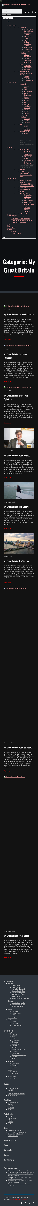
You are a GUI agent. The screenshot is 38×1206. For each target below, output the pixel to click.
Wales (21, 64)
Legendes (11, 1106)
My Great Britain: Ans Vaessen (16, 561)
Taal (9, 1109)
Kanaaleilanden (29, 80)
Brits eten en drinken (26, 184)
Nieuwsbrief (11, 228)
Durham (26, 99)
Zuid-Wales (27, 66)
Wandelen (23, 169)
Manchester (27, 106)
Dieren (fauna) (24, 173)
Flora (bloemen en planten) (16, 1094)
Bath (25, 88)
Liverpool (27, 104)
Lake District (28, 155)
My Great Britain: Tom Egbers (16, 506)
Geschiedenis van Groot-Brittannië (28, 196)
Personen (11, 1108)
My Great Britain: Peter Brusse (17, 455)
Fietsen (22, 171)
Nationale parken (25, 149)
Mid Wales (27, 69)
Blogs (9, 224)
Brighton (26, 93)
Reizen (6, 1128)
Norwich (26, 110)
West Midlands (28, 47)
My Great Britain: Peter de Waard (18, 747)
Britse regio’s (11, 25)
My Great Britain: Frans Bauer (16, 935)
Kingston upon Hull (18, 1049)
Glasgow (26, 120)
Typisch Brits (11, 178)
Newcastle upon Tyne (19, 1055)
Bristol (26, 89)
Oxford (26, 111)
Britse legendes (28, 202)
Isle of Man (27, 78)
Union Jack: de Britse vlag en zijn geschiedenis (21, 1172)
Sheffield (26, 113)
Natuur (9, 147)
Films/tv (10, 1120)
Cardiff (26, 126)
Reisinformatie (12, 215)
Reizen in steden (13, 1136)
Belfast (26, 133)
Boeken (10, 1116)
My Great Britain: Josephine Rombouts (15, 355)
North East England (27, 34)
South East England (27, 41)
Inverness (27, 122)
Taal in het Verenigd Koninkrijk (27, 209)
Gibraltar (26, 77)
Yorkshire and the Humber (28, 50)
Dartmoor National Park (28, 152)
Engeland (23, 27)
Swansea (26, 128)
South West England (27, 45)
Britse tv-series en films (27, 186)
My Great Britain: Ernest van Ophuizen (16, 397)
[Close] (4, 237)
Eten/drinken (12, 1118)
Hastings (26, 100)
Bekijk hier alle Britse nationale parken (26, 166)
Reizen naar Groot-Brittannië (20, 219)
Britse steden (11, 82)
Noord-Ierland (24, 71)
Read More (7, 340)
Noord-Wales (28, 67)
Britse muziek (24, 188)
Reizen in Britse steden (18, 222)
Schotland (23, 53)
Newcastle (27, 108)
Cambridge (27, 95)
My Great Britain (25, 189)
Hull (25, 102)
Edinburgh (27, 119)
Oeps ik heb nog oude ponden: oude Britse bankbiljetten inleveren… (19, 1178)
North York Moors (27, 157)
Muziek (10, 1122)
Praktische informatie (18, 217)
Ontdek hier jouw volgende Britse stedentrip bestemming (27, 142)
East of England (29, 29)
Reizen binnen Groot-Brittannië (21, 220)
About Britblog (16, 233)
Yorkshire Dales (29, 164)
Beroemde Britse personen (29, 205)
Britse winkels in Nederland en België (18, 1170)
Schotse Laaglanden (27, 59)
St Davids (27, 130)
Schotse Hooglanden (28, 55)
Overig (22, 191)
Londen (26, 86)
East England (16, 985)
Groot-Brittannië (13, 1102)
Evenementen (24, 213)
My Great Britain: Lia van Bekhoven (19, 314)
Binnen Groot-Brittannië (16, 1134)
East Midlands (28, 31)
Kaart (9, 226)
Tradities (10, 1104)
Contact (9, 230)
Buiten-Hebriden (29, 62)
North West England (27, 37)
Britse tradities (28, 200)
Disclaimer (24, 1199)
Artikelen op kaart (10, 1140)
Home (9, 22)
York (25, 115)
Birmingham (28, 91)
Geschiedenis (24, 193)
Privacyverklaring (15, 1199)
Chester (26, 97)
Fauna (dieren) (12, 1095)
